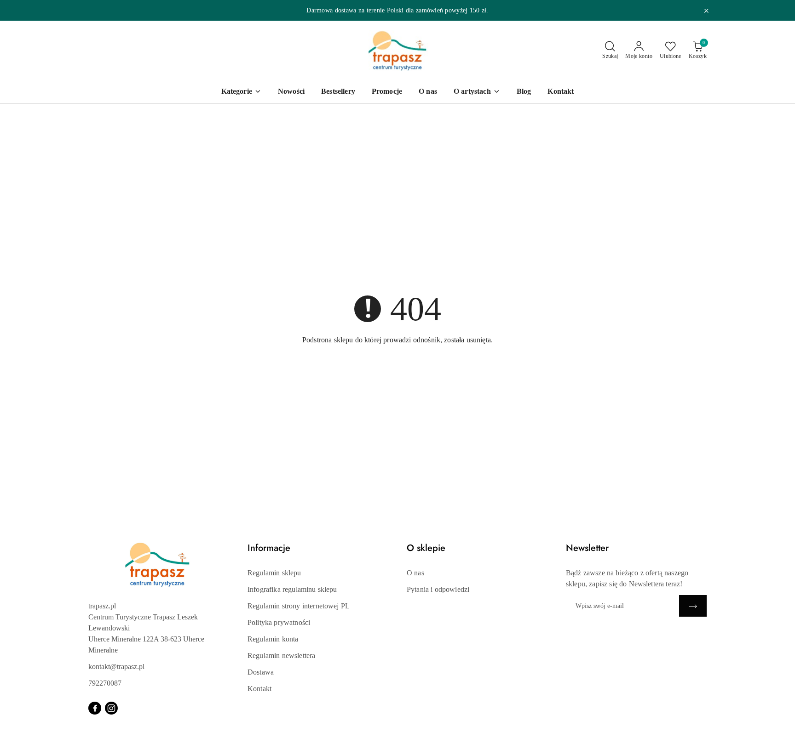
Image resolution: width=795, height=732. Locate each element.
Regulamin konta (273, 639)
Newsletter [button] (587, 548)
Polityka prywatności (279, 622)
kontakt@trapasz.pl (116, 666)
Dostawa (261, 672)
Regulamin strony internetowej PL (299, 606)
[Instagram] (111, 708)
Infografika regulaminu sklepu (292, 589)
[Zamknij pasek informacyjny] (706, 10)
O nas (415, 573)
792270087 (104, 683)
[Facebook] (94, 708)
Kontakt (259, 688)
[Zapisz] (693, 606)
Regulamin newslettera (281, 655)
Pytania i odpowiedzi (438, 589)
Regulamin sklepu (274, 573)
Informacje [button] (269, 548)
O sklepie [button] (426, 548)
